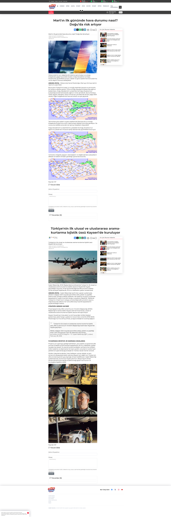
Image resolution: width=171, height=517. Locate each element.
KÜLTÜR (88, 6)
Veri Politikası (51, 498)
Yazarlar (56, 1)
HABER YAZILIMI (51, 508)
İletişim (49, 502)
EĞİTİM (99, 6)
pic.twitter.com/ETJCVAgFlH (59, 334)
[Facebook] (111, 489)
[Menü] (49, 1)
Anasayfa (52, 1)
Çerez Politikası (51, 497)
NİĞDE (67, 6)
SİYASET (78, 6)
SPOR (83, 6)
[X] (115, 489)
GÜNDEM (62, 6)
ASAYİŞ (73, 6)
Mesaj (50, 194)
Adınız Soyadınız (53, 189)
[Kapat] (28, 513)
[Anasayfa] (57, 6)
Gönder (51, 210)
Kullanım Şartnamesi (52, 500)
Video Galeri (65, 1)
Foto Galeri (60, 1)
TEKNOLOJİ (106, 6)
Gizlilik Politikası (51, 495)
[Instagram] (118, 489)
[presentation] (80, 11)
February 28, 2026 (56, 336)
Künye (49, 501)
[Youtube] (122, 489)
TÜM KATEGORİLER (114, 6)
